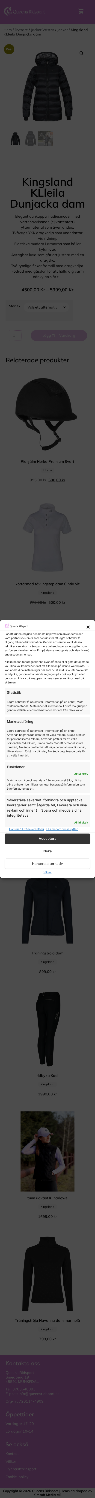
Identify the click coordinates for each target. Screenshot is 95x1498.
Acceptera (47, 838)
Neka (47, 851)
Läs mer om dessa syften (62, 829)
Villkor (48, 872)
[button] (88, 627)
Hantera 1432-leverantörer (26, 829)
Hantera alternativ (47, 863)
